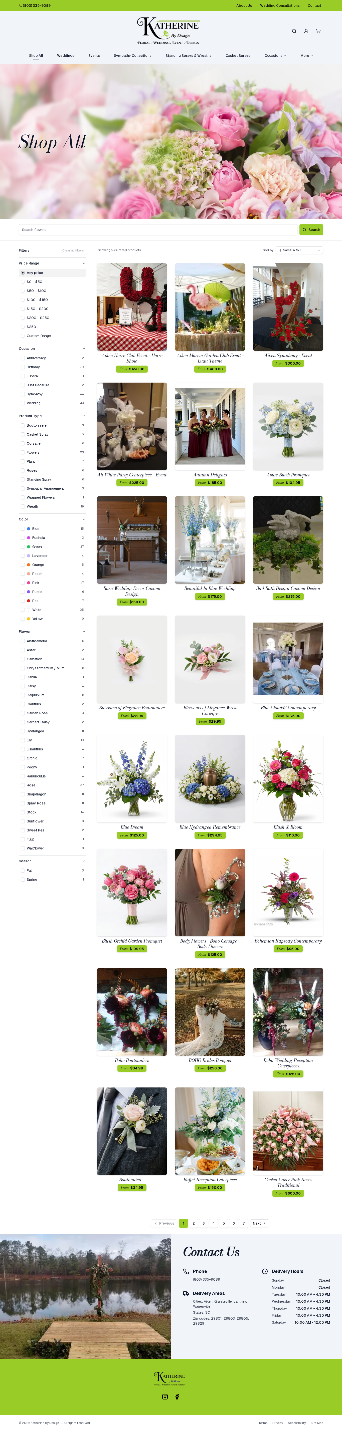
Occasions (273, 55)
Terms (262, 1423)
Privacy (277, 1423)
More (304, 55)
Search (314, 229)
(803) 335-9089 (37, 5)
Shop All (36, 55)
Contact (314, 5)
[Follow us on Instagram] (165, 1397)
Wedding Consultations (280, 5)
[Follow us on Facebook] (177, 1397)
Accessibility (297, 1423)
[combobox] (299, 250)
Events (94, 55)
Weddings (65, 55)
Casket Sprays (238, 55)
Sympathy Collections (132, 55)
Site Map (317, 1423)
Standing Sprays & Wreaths (188, 55)
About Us (244, 5)
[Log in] (306, 31)
